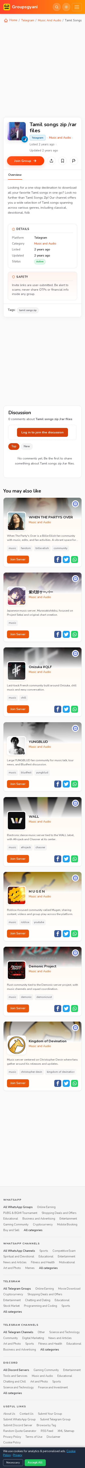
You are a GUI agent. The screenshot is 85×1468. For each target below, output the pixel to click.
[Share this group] (51, 161)
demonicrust (44, 997)
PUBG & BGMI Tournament (20, 1213)
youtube (39, 922)
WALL (34, 816)
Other (41, 1332)
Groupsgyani (25, 7)
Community (10, 1338)
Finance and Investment (53, 1387)
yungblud (42, 772)
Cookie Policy (12, 1443)
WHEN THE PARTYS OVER (51, 517)
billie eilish (42, 548)
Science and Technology (64, 1332)
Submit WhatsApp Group (19, 1420)
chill (23, 697)
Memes (30, 1268)
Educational (10, 1219)
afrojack (26, 847)
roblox (25, 922)
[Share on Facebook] (57, 559)
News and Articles (15, 1262)
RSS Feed (47, 1431)
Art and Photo (12, 1268)
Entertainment (68, 1219)
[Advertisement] (42, 69)
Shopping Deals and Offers (59, 1213)
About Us (9, 1414)
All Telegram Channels (18, 1332)
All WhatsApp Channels (19, 1251)
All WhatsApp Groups (18, 1207)
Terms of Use (34, 1437)
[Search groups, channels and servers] (57, 7)
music (12, 548)
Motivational (67, 1262)
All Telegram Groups (17, 1289)
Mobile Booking (67, 1225)
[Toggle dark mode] (66, 7)
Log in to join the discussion (42, 432)
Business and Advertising (38, 1219)
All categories (33, 1230)
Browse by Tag (46, 1425)
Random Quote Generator (19, 1431)
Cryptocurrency (43, 1225)
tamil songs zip (27, 310)
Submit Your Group (50, 1414)
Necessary (13, 1463)
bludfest (26, 772)
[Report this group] (74, 161)
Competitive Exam (64, 1251)
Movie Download (69, 1289)
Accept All (35, 1463)
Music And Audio (49, 20)
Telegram (27, 20)
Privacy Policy (12, 1437)
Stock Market (11, 1306)
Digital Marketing (33, 1338)
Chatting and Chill (14, 1382)
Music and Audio (60, 138)
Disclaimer (53, 1437)
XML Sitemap (66, 1431)
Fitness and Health (43, 1262)
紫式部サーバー (41, 592)
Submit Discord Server (17, 1425)
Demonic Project (42, 966)
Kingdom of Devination (47, 1041)
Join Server (18, 559)
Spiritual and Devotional (18, 1257)
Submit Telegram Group (55, 1420)
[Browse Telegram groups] (24, 139)
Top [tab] (13, 446)
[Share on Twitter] (66, 559)
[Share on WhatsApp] (74, 559)
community (60, 548)
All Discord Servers (16, 1370)
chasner (40, 847)
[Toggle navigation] (77, 7)
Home (12, 20)
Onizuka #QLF (40, 667)
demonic (26, 997)
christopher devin (31, 1072)
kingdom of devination (61, 1072)
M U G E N (37, 891)
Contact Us (27, 1414)
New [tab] (27, 446)
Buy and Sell (11, 1230)
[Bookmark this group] (62, 161)
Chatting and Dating (37, 1300)
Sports (43, 1251)
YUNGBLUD (38, 742)
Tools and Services (15, 1376)
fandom (26, 548)
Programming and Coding (40, 1306)
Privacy (17, 1455)
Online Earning (46, 1207)
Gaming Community (16, 1225)
